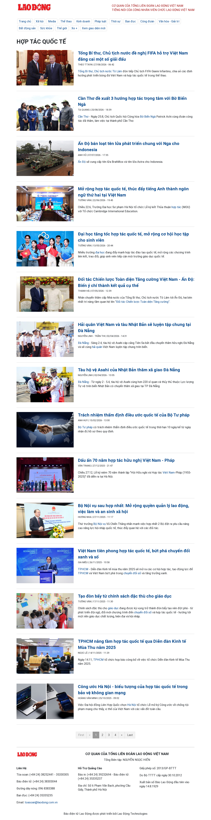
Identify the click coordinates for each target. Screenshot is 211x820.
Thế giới (62, 28)
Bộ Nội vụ (99, 524)
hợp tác (176, 207)
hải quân (97, 347)
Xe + (74, 28)
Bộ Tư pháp (85, 427)
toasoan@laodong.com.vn (41, 802)
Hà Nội (131, 705)
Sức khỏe (46, 28)
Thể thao (66, 21)
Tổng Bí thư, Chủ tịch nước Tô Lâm (100, 71)
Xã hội (39, 21)
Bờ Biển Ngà (148, 116)
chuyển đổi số (132, 573)
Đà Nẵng (83, 343)
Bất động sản (27, 28)
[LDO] (45, 68)
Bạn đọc (130, 21)
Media (52, 21)
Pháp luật (100, 21)
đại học (100, 252)
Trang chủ (25, 21)
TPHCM (83, 569)
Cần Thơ (83, 116)
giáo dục (113, 608)
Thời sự (116, 21)
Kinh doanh (83, 21)
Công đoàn (147, 21)
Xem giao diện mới (93, 28)
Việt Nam (169, 472)
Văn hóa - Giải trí (169, 21)
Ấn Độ (82, 161)
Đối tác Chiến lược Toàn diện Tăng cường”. (143, 301)
